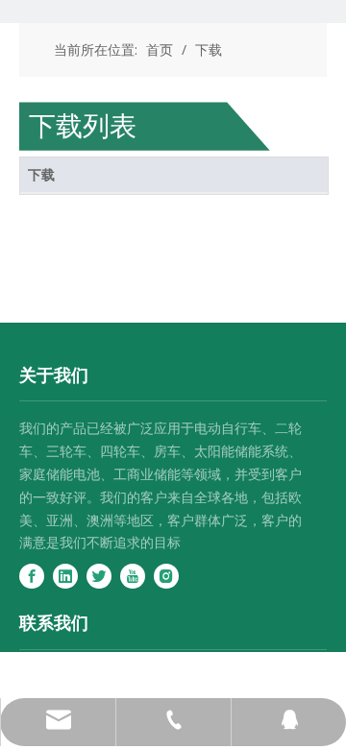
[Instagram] (166, 576)
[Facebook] (31, 576)
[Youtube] (132, 576)
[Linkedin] (65, 576)
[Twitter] (98, 576)
